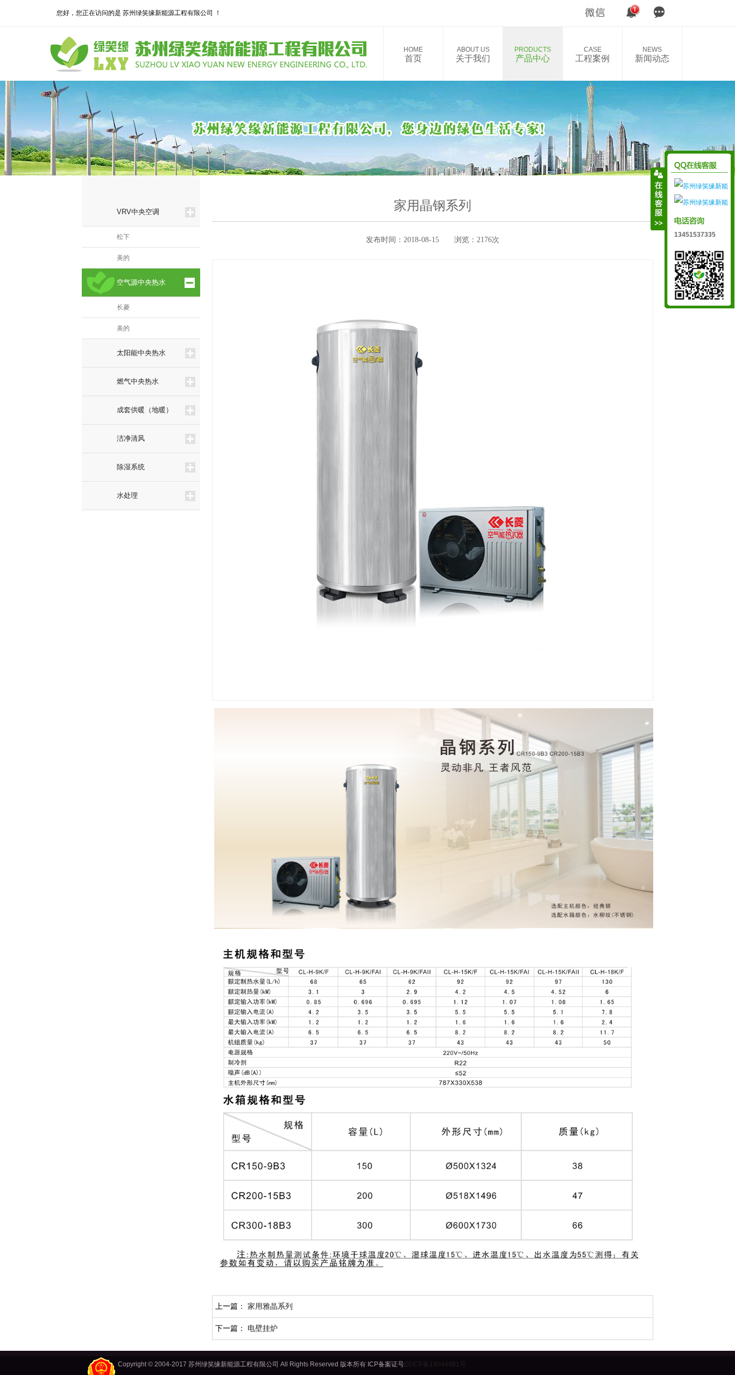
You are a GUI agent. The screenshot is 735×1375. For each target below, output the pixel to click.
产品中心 (532, 54)
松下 (123, 237)
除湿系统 (131, 467)
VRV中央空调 (138, 212)
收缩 (658, 198)
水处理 (127, 495)
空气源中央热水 (141, 282)
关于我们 (473, 54)
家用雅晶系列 (270, 1306)
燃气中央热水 (138, 381)
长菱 (123, 307)
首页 (413, 54)
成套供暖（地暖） (145, 410)
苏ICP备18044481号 (436, 1364)
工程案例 (592, 54)
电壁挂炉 (263, 1328)
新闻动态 (652, 54)
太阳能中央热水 (141, 353)
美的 (123, 258)
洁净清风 (131, 438)
